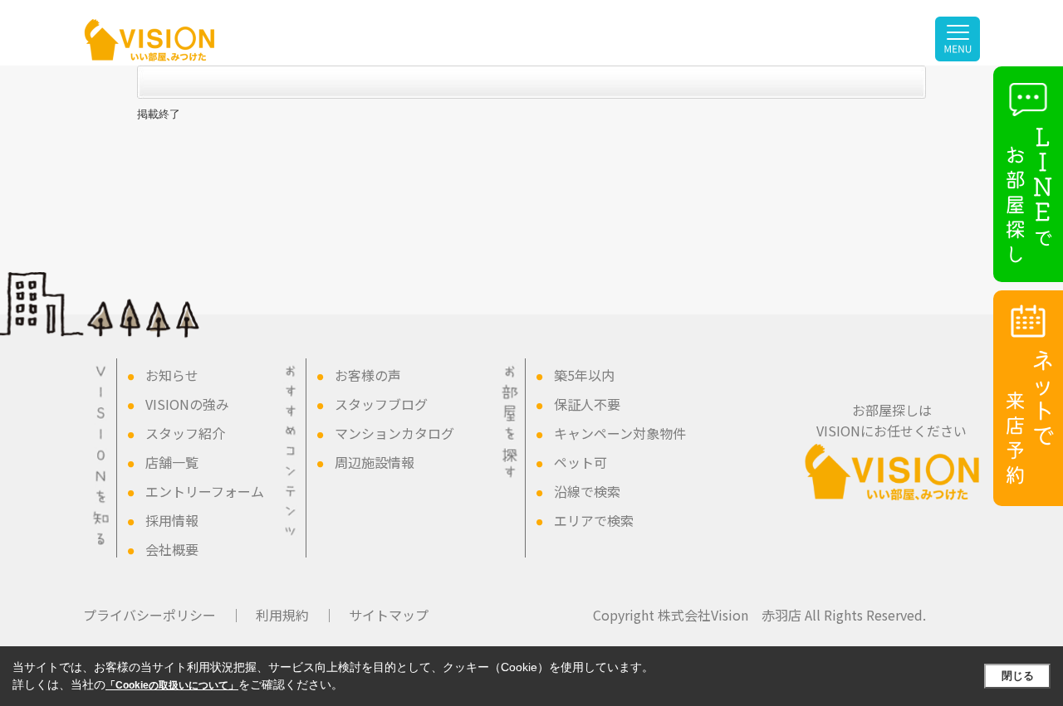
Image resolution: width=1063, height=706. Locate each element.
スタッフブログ (381, 404)
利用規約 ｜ (296, 615)
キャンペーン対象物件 (620, 433)
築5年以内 (584, 375)
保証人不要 (587, 404)
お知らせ (171, 375)
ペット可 (580, 462)
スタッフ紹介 (185, 433)
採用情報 (171, 520)
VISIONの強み (187, 404)
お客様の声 (368, 375)
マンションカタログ (394, 433)
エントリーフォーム (204, 491)
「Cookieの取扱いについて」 (171, 685)
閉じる (1018, 675)
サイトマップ (389, 615)
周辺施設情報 (374, 462)
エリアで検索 (594, 520)
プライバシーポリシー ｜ (162, 615)
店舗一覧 (171, 462)
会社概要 (171, 549)
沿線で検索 (587, 491)
